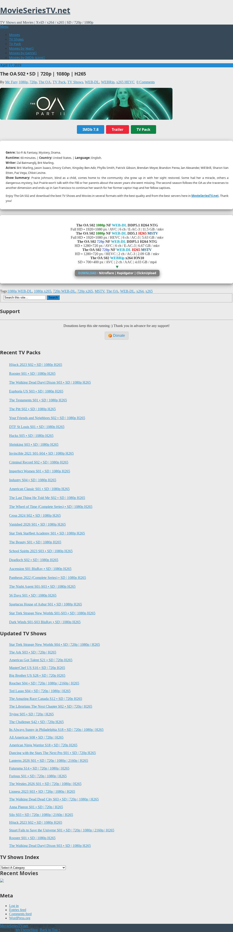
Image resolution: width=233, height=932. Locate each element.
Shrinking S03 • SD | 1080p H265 (33, 444)
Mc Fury (11, 82)
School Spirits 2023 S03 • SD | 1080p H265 (41, 551)
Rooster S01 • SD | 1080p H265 (32, 373)
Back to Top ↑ (50, 930)
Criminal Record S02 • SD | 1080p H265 (38, 462)
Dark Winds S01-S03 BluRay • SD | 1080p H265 (45, 622)
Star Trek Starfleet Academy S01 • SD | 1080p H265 (47, 533)
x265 (149, 291)
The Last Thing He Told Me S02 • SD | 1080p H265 (47, 498)
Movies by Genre (22, 53)
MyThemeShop (26, 930)
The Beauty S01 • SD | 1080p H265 (35, 542)
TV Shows (16, 39)
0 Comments (146, 82)
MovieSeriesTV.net (35, 10)
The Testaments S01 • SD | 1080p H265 (38, 400)
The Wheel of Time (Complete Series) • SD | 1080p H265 (50, 507)
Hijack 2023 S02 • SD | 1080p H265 (35, 365)
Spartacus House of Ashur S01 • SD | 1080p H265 (45, 604)
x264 (140, 291)
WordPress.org (19, 918)
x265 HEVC (125, 82)
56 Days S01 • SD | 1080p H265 (32, 595)
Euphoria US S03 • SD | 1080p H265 (36, 391)
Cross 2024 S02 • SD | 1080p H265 (35, 515)
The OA (45, 82)
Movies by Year (20, 48)
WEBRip (107, 82)
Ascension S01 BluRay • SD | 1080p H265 (40, 569)
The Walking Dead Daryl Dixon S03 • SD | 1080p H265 (50, 382)
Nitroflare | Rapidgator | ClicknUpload (117, 273)
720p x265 (85, 291)
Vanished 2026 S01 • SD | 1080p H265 (37, 524)
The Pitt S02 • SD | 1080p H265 (32, 409)
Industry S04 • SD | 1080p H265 (32, 480)
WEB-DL (92, 82)
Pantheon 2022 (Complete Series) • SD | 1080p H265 (47, 578)
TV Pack (15, 43)
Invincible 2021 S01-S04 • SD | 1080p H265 (41, 453)
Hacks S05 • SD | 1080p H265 (31, 436)
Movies (14, 34)
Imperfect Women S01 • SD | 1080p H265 (39, 471)
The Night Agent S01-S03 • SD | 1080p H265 (42, 586)
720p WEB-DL (64, 291)
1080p (23, 82)
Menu (4, 26)
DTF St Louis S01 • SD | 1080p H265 (36, 427)
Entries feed (17, 910)
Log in (14, 906)
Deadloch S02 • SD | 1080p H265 (33, 560)
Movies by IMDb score (26, 57)
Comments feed (20, 914)
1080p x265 (42, 291)
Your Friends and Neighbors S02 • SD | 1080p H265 (47, 418)
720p (33, 82)
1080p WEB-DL (20, 291)
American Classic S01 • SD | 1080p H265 (39, 489)
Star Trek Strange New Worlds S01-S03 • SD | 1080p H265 (52, 613)
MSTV (99, 291)
